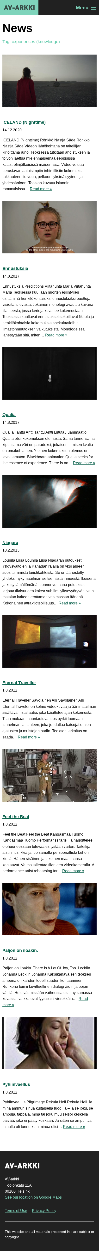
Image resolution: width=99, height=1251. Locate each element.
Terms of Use (16, 1211)
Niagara (10, 542)
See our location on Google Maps (33, 1197)
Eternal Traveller (19, 682)
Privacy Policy (44, 1211)
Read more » (41, 189)
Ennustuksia (15, 268)
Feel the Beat (15, 816)
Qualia (9, 414)
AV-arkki (19, 7)
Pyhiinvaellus (16, 1084)
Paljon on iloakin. (20, 950)
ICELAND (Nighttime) (24, 122)
